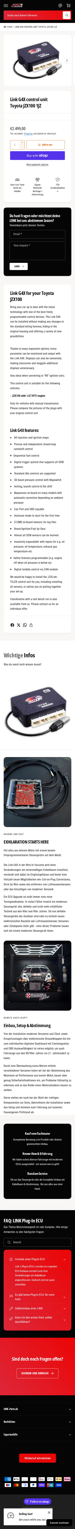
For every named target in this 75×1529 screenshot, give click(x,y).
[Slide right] (67, 60)
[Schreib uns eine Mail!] (60, 5)
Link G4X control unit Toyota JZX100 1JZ (36, 27)
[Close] (49, 1512)
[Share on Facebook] (12, 625)
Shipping (28, 133)
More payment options (37, 164)
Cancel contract (59, 1522)
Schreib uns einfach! (34, 1373)
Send (17, 266)
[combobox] (37, 15)
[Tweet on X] (18, 625)
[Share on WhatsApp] (25, 625)
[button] (6, 5)
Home (9, 27)
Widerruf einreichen (37, 1458)
